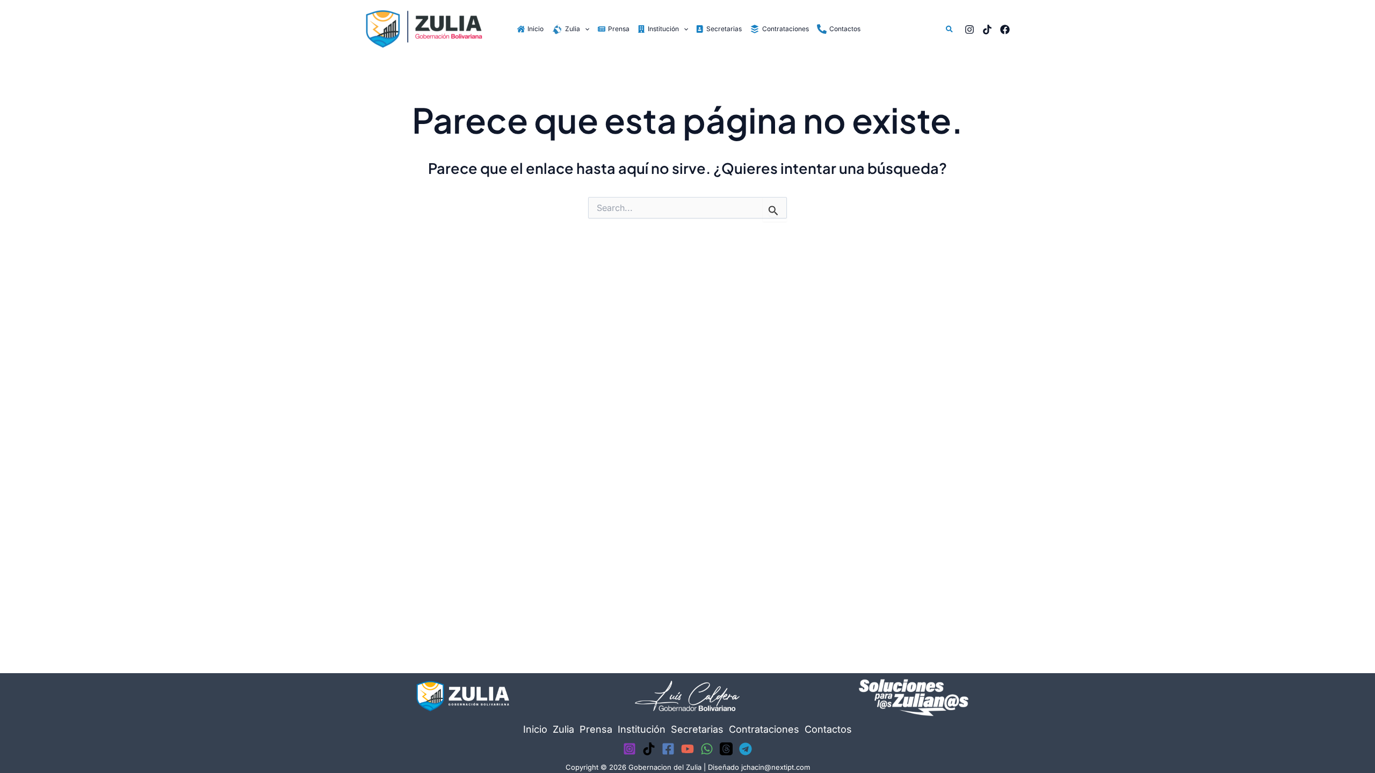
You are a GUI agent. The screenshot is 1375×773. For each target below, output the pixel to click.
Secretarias (697, 729)
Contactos (828, 729)
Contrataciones (764, 729)
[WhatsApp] (706, 748)
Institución (641, 729)
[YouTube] (687, 748)
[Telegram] (745, 748)
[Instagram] (969, 29)
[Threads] (726, 748)
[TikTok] (987, 29)
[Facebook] (1005, 29)
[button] (584, 29)
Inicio (535, 729)
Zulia (563, 729)
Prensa (596, 729)
